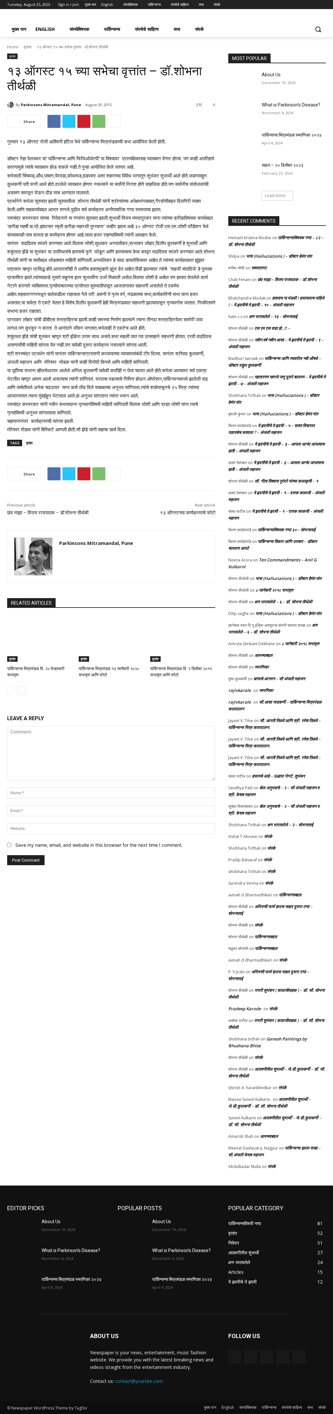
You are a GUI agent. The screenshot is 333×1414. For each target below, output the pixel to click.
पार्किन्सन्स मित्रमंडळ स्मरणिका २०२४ (292, 135)
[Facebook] (286, 4)
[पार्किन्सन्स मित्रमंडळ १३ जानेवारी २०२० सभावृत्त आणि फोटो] (111, 639)
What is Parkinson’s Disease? (291, 104)
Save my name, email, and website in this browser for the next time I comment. (99, 845)
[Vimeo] (313, 4)
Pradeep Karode (244, 1009)
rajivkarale (239, 690)
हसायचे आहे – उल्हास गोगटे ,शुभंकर (278, 776)
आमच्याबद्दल (264, 655)
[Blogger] (234, 1357)
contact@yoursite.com (139, 1381)
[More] (114, 121)
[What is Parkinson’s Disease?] (243, 112)
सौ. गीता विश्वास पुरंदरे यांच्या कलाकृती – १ (286, 481)
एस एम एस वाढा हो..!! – (272, 328)
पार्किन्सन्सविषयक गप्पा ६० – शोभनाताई (286, 530)
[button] (318, 29)
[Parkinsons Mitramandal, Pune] (11, 105)
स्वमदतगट (259, 268)
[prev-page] (11, 690)
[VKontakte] (298, 1357)
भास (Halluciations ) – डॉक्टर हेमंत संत (279, 256)
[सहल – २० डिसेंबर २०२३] (243, 172)
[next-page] (22, 690)
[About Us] (243, 82)
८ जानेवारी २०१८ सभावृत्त (274, 590)
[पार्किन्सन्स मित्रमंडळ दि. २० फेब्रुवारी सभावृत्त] (39, 639)
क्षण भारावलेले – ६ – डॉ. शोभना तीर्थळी (283, 602)
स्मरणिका (262, 667)
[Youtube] (322, 4)
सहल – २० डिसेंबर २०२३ (282, 165)
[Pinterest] (83, 121)
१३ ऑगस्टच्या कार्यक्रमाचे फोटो (187, 513)
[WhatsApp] (98, 121)
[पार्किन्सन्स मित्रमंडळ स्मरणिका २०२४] (243, 142)
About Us (271, 74)
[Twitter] (304, 4)
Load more (275, 195)
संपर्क (268, 836)
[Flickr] (266, 1357)
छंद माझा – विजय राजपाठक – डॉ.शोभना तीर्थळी (47, 513)
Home (13, 47)
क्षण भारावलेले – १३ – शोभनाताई (273, 316)
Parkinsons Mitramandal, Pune (51, 104)
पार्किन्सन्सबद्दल (290, 895)
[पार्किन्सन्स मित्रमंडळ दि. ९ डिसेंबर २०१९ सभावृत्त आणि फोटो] (182, 639)
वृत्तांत (28, 47)
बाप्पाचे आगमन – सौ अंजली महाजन (279, 679)
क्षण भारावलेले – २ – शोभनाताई (290, 825)
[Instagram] (295, 4)
